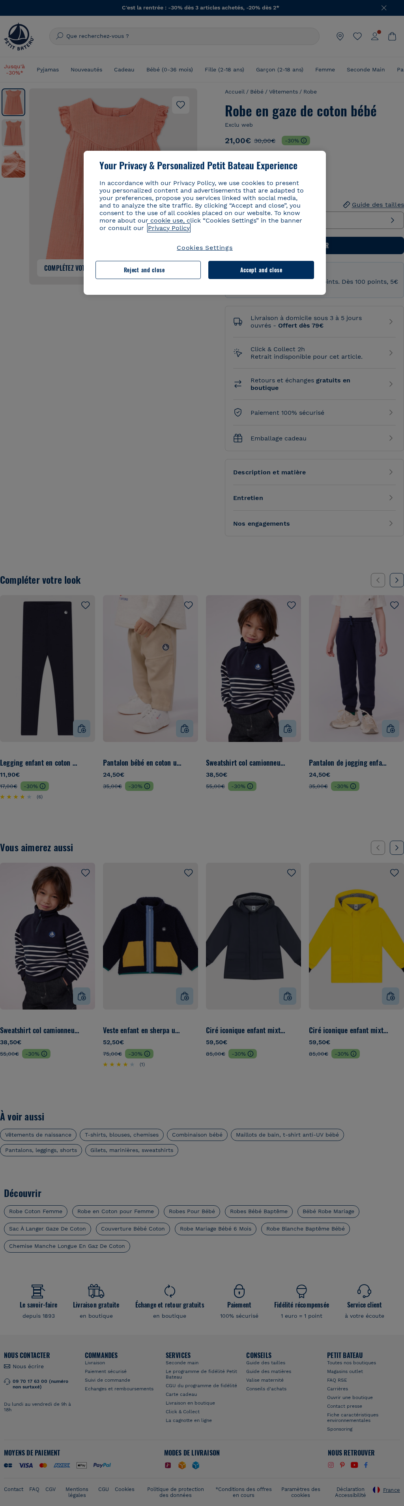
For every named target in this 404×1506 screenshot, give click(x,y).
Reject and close (144, 270)
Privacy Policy (169, 228)
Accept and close (261, 270)
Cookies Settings (205, 247)
